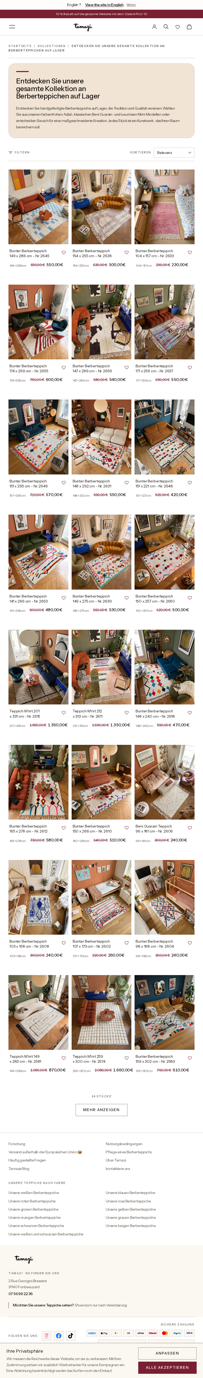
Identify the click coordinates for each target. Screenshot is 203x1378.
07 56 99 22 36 (20, 1293)
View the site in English (104, 4)
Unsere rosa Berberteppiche (128, 1201)
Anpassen (167, 1353)
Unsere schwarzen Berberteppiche (36, 1225)
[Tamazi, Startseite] (83, 26)
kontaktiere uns (118, 1168)
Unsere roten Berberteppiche (32, 1201)
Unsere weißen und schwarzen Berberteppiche (46, 1234)
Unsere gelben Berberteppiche (131, 1209)
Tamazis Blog (18, 1168)
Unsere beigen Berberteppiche (131, 1225)
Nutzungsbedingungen (124, 1143)
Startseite (20, 46)
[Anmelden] (154, 26)
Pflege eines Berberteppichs (128, 1152)
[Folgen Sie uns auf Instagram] (46, 1336)
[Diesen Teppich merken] (64, 252)
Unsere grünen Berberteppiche (33, 1209)
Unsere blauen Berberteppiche (130, 1192)
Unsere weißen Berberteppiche (33, 1192)
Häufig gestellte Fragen (27, 1160)
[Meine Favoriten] (177, 26)
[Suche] (166, 26)
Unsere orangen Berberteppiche (34, 1217)
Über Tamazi (116, 1160)
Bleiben (131, 5)
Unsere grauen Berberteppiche (131, 1217)
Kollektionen (52, 46)
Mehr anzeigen (101, 1109)
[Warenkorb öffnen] (189, 26)
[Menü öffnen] (12, 26)
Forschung (16, 1143)
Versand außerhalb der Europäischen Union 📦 (45, 1152)
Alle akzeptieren (167, 1367)
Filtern (22, 152)
